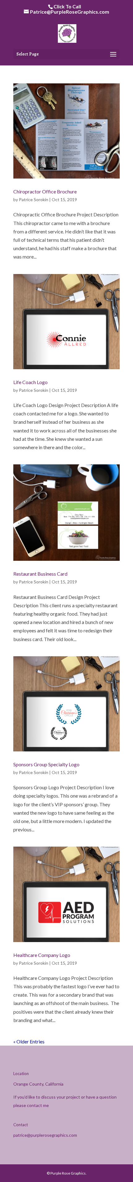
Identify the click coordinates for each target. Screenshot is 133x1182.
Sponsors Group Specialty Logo (46, 764)
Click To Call (67, 6)
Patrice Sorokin (33, 199)
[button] (113, 55)
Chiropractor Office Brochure (45, 191)
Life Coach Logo (30, 382)
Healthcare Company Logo (41, 955)
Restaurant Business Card (40, 574)
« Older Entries (29, 1041)
